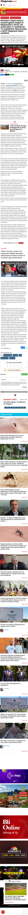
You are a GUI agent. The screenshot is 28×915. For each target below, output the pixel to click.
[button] (2, 912)
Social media (21, 407)
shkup (20, 355)
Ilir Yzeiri (6, 688)
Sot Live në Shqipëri (11, 85)
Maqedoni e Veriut (4, 358)
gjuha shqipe (12, 358)
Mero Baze (7, 746)
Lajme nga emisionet (15, 17)
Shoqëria (14, 407)
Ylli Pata (6, 629)
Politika (7, 407)
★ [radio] (7, 365)
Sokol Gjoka (18, 83)
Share (3, 74)
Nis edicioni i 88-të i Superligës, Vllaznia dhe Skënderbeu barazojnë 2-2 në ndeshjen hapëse (15, 898)
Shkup (15, 90)
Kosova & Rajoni (4, 17)
